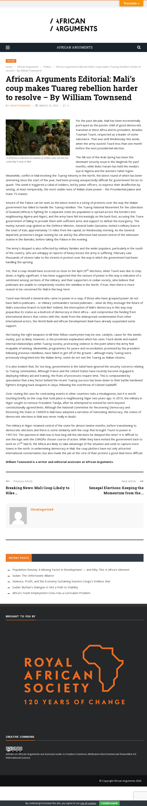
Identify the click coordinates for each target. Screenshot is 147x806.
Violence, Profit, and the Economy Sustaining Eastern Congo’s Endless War (61, 581)
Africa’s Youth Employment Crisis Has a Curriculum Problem (51, 593)
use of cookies (88, 803)
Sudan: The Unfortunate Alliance (33, 575)
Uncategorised (20, 105)
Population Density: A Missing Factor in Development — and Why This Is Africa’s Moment (70, 569)
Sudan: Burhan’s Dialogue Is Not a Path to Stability (45, 587)
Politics (11, 61)
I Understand (109, 803)
